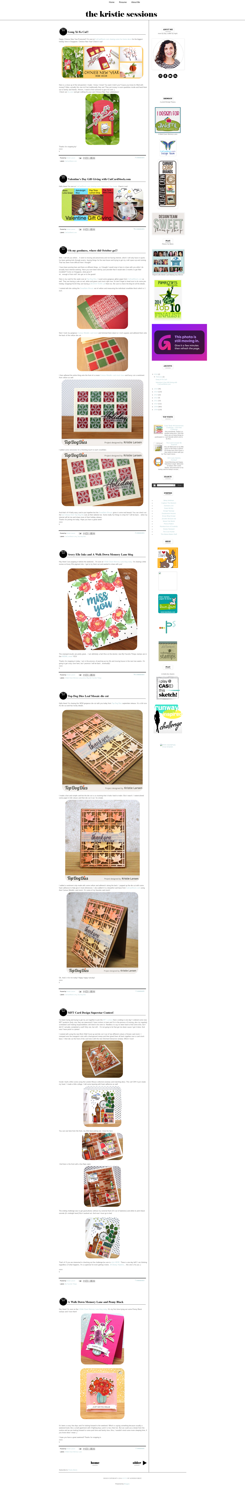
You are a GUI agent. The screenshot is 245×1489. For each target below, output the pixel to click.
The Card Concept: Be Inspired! (174, 444)
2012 (156, 398)
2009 (156, 407)
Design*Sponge (168, 511)
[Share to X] (89, 158)
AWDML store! (67, 656)
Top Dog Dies (92, 279)
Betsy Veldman (169, 500)
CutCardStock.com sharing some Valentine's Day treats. (97, 186)
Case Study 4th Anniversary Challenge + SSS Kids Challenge (173, 427)
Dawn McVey (168, 508)
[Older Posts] (139, 1463)
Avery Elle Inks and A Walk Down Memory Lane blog (100, 554)
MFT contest (108, 1020)
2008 (156, 410)
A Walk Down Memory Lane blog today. (118, 562)
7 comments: (140, 1280)
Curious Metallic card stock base (112, 375)
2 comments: (140, 532)
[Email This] (84, 158)
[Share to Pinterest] (94, 158)
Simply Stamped (168, 529)
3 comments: (140, 157)
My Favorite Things (95, 678)
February (159, 377)
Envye (124, 1478)
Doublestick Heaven (169, 513)
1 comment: (140, 991)
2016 (156, 374)
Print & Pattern (169, 524)
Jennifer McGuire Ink (169, 519)
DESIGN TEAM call (97, 284)
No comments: (139, 228)
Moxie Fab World (169, 521)
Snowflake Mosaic (86, 288)
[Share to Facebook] (91, 158)
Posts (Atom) (72, 1470)
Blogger (126, 1484)
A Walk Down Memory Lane (73, 678)
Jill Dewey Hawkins (117, 1265)
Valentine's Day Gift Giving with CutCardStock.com (99, 179)
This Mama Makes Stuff (169, 534)
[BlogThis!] (86, 158)
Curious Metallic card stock (88, 333)
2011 (156, 401)
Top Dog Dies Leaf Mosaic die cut (88, 696)
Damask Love (169, 506)
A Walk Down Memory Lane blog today (92, 1309)
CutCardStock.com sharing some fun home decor (113, 39)
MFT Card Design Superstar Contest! (91, 1012)
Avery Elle (85, 678)
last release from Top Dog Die (73, 515)
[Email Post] (80, 158)
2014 (156, 392)
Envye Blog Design (168, 516)
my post (71, 92)
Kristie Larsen (71, 158)
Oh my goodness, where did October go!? (93, 250)
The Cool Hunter (169, 532)
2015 (156, 389)
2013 (156, 395)
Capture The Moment (168, 503)
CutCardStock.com (71, 161)
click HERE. (115, 1262)
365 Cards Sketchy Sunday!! (174, 459)
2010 (156, 404)
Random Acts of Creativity (169, 526)
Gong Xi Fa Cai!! (78, 32)
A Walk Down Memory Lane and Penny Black (95, 1302)
